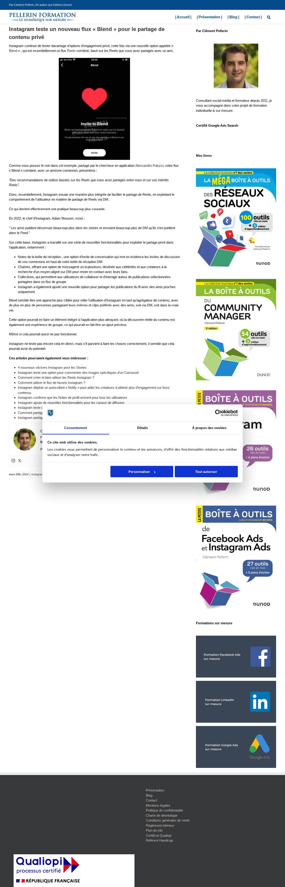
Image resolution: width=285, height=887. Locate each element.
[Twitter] (20, 461)
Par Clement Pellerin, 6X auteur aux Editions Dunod (40, 4)
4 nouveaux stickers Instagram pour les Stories (52, 367)
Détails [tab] (142, 427)
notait (79, 218)
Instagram (37, 474)
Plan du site (154, 830)
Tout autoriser (206, 472)
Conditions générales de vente (168, 820)
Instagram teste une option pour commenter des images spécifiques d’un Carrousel (78, 372)
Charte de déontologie (161, 815)
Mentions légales (158, 805)
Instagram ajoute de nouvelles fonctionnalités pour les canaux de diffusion (71, 403)
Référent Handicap (159, 840)
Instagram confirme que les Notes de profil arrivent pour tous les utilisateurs (72, 397)
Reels (71, 51)
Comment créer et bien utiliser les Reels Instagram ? (56, 377)
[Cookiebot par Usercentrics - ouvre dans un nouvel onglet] (218, 413)
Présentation (155, 790)
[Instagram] (13, 461)
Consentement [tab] (75, 427)
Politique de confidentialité (164, 810)
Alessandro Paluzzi (149, 165)
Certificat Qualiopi (158, 835)
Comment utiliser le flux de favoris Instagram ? (51, 383)
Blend (13, 51)
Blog (149, 795)
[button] (269, 16)
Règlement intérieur (160, 825)
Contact (151, 800)
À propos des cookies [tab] (209, 427)
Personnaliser (139, 472)
